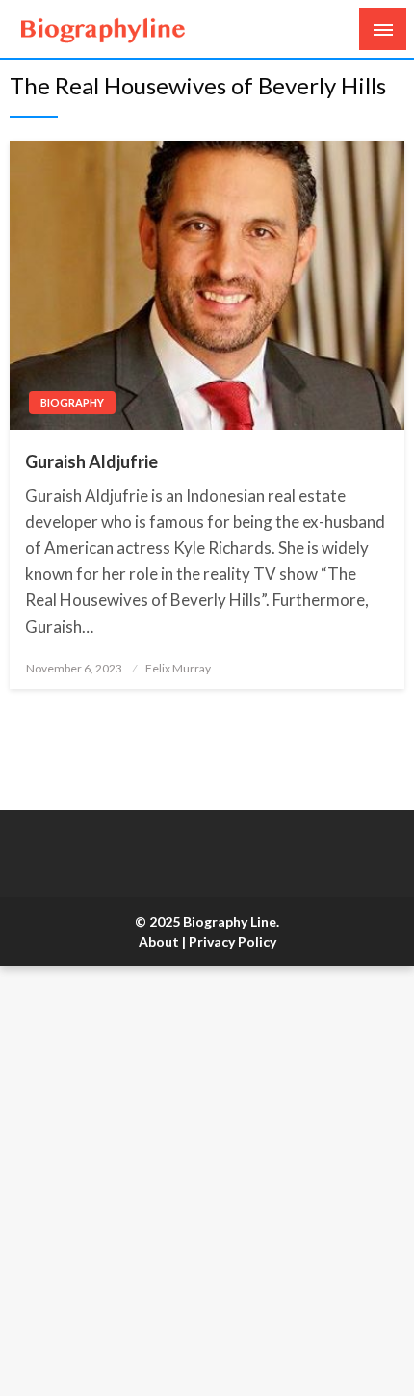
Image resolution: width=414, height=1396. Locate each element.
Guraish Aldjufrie (91, 461)
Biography (72, 402)
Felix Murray (178, 668)
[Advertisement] (207, 1181)
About (159, 942)
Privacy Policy (232, 942)
